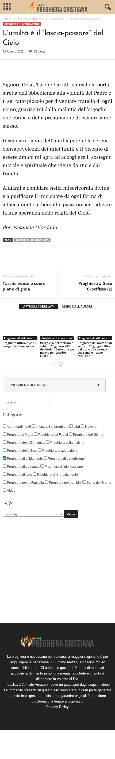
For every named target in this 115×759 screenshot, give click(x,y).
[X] (20, 67)
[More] (69, 67)
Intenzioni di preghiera (51, 427)
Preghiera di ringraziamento (57, 475)
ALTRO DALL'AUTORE (77, 306)
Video (11, 490)
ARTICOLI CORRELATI (38, 306)
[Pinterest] (32, 67)
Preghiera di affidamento (31, 19)
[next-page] (60, 365)
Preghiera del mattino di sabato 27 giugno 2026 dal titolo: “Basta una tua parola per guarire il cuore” (57, 349)
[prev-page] (54, 365)
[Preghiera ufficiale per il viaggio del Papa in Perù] (20, 327)
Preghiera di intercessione (63, 467)
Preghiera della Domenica (25, 443)
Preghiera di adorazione (56, 338)
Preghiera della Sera (21, 451)
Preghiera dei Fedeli (52, 435)
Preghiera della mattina (66, 443)
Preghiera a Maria (19, 435)
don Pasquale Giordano (32, 240)
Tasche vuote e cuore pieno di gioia (24, 286)
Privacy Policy (57, 707)
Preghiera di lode (19, 475)
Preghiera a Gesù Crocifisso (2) (95, 286)
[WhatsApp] (45, 67)
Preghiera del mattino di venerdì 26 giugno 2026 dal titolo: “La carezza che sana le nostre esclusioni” (95, 349)
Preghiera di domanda (23, 467)
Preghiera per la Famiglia (25, 483)
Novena (90, 427)
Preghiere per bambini (65, 483)
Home (6, 19)
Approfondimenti (18, 427)
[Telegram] (57, 67)
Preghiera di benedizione (66, 459)
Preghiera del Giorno (87, 435)
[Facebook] (8, 67)
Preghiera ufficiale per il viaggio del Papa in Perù (19, 344)
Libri (76, 427)
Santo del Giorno (98, 483)
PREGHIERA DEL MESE (28, 385)
